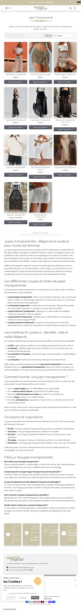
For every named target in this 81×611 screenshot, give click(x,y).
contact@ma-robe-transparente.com (21, 567)
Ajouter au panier (15, 82)
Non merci (10, 598)
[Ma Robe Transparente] (41, 8)
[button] (8, 8)
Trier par (48, 36)
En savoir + (23, 598)
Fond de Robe (47, 598)
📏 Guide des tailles (9, 609)
